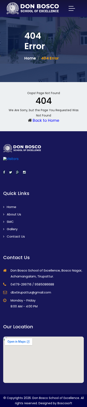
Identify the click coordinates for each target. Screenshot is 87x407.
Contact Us (15, 236)
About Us (13, 214)
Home (30, 58)
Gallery (12, 229)
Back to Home (46, 120)
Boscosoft (64, 403)
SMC (10, 221)
